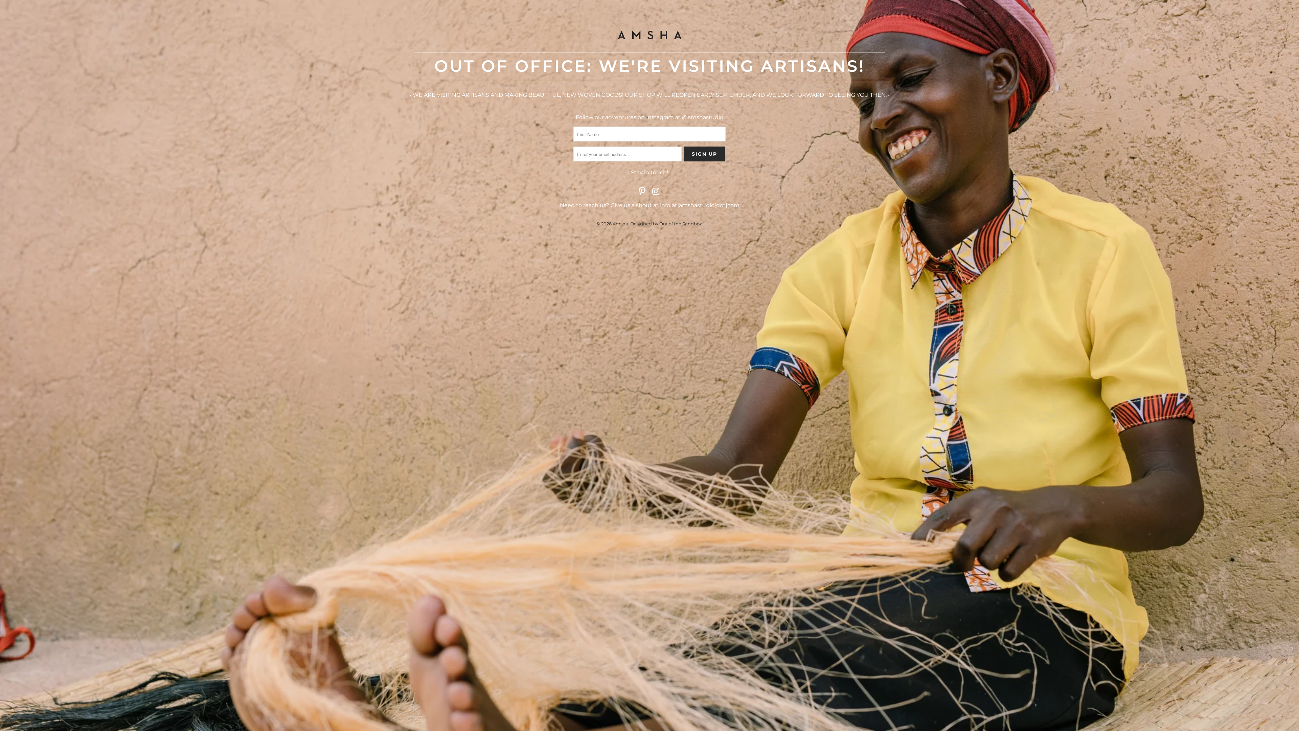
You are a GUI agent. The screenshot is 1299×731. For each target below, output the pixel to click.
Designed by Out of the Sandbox (666, 223)
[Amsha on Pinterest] (642, 192)
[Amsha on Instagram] (656, 192)
